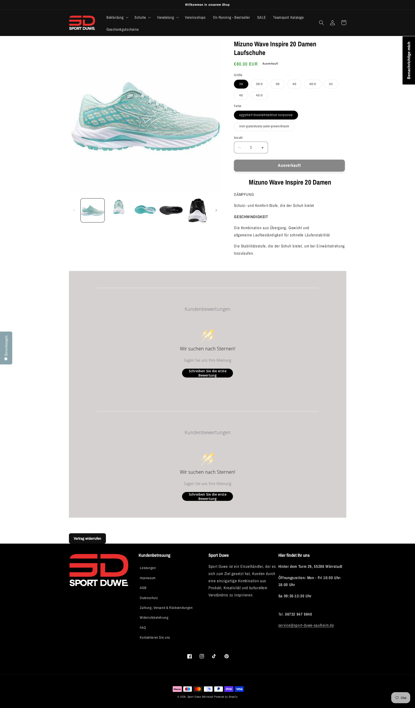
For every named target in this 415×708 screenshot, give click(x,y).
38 (243, 85)
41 (333, 85)
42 (243, 96)
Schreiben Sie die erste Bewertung (207, 373)
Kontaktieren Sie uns (155, 637)
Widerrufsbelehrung (154, 617)
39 (280, 85)
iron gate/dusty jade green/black (266, 127)
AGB (143, 587)
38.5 (262, 85)
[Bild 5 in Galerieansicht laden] (171, 210)
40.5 (315, 85)
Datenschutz (149, 597)
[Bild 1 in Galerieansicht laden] (92, 210)
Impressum (148, 578)
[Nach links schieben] (74, 210)
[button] (116, 17)
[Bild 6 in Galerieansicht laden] (198, 210)
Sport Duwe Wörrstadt (201, 697)
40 (297, 85)
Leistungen (148, 567)
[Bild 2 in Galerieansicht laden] (119, 210)
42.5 (262, 96)
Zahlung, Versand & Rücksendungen (166, 607)
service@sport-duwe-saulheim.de (306, 625)
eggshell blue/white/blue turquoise (268, 116)
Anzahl (238, 138)
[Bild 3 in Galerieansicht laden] (145, 210)
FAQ (143, 627)
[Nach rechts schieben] (216, 210)
